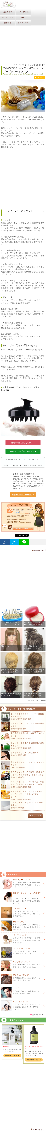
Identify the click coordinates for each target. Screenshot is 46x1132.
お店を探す (7, 12)
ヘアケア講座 (23, 12)
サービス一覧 (23, 23)
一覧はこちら (35, 816)
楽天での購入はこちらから (22, 443)
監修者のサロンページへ (22, 495)
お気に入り (40, 77)
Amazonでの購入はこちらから (22, 451)
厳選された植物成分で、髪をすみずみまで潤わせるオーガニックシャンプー (34, 1053)
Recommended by (34, 700)
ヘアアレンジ (7, 17)
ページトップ (39, 550)
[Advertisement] (23, 179)
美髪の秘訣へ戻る (38, 1014)
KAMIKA (6, 1046)
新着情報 (7, 23)
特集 (23, 17)
